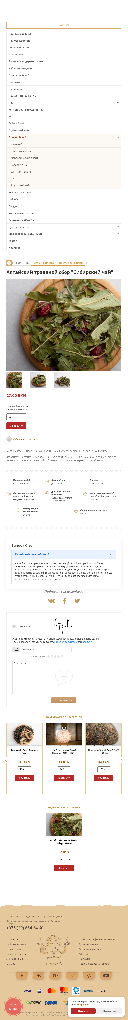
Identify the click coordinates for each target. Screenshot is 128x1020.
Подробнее (83, 1004)
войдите (87, 641)
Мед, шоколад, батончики (25, 233)
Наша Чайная (14, 949)
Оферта (83, 954)
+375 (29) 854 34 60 (25, 927)
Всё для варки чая (20, 192)
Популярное (16, 89)
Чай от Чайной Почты (22, 95)
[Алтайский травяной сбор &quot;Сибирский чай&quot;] (64, 824)
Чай (11, 102)
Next (121, 760)
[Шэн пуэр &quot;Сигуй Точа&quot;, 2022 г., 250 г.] (104, 734)
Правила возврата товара (94, 963)
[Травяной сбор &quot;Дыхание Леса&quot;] (24, 734)
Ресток (13, 240)
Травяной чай (17, 137)
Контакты (84, 958)
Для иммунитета (21, 171)
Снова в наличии (19, 47)
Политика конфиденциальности (97, 939)
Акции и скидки (15, 958)
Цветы (14, 178)
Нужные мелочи (19, 227)
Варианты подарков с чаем (26, 61)
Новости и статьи (16, 954)
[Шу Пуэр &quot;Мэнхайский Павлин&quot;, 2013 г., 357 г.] (64, 734)
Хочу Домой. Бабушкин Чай (26, 109)
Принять (83, 1010)
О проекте (12, 939)
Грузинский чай (19, 130)
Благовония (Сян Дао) (22, 220)
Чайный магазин (16, 944)
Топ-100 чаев (17, 54)
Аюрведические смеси (24, 157)
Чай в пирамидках (20, 68)
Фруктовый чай (20, 185)
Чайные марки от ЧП (22, 33)
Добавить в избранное (26, 439)
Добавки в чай (19, 164)
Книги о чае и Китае (21, 213)
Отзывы (11, 963)
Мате (12, 116)
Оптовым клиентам (90, 949)
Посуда (13, 206)
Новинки (14, 82)
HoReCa (13, 199)
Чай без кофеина (19, 40)
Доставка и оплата (89, 944)
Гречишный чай (19, 75)
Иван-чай (16, 144)
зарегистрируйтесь (65, 641)
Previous (6, 760)
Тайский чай (16, 123)
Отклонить (109, 1010)
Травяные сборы (21, 151)
